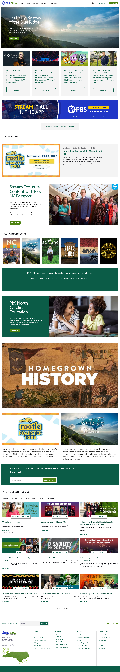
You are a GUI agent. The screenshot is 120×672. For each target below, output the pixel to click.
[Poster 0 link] (11, 251)
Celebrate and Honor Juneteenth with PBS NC (20, 594)
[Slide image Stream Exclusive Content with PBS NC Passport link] (83, 204)
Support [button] (41, 498)
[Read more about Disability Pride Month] (60, 545)
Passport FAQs (38, 645)
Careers (101, 645)
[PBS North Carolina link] (9, 3)
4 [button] (59, 608)
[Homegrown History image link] (60, 375)
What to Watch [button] (50, 498)
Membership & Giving (83, 637)
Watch (22, 3)
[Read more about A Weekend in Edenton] (20, 509)
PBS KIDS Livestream (40, 640)
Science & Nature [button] (30, 498)
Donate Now (81, 635)
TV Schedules (38, 635)
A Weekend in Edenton (11, 522)
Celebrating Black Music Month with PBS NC (97, 594)
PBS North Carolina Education (19, 307)
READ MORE (5, 530)
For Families (59, 639)
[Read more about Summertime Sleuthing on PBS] (60, 509)
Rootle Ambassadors (62, 647)
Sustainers (80, 640)
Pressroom (102, 643)
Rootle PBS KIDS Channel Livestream (74, 89)
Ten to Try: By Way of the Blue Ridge (25, 20)
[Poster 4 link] (89, 251)
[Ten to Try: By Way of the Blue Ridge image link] (89, 429)
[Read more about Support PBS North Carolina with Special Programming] (20, 545)
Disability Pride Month (49, 558)
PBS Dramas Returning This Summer (55, 594)
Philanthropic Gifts (82, 643)
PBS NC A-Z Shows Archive (42, 648)
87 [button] (64, 608)
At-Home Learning (61, 644)
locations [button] (4, 532)
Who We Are (53, 3)
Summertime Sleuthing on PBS (53, 522)
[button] (60, 287)
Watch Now (14, 38)
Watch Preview (45, 90)
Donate (114, 3)
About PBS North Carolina (106, 635)
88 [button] (67, 608)
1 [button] (52, 608)
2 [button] (55, 608)
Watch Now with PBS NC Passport (16, 89)
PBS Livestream (38, 637)
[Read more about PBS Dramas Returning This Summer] (60, 581)
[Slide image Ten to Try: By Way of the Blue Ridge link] (60, 27)
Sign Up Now (15, 223)
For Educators (60, 641)
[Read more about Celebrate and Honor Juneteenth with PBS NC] (20, 581)
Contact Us (102, 648)
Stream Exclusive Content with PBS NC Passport (25, 191)
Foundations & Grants (83, 648)
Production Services (105, 637)
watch (37, 631)
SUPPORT (81, 631)
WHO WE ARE (104, 631)
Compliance (102, 640)
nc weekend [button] (12, 532)
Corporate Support (82, 645)
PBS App (36, 643)
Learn (28, 3)
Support (35, 3)
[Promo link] (16, 58)
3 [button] (57, 608)
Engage (43, 3)
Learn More (70, 126)
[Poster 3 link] (69, 251)
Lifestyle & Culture (20, 517)
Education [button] (5, 498)
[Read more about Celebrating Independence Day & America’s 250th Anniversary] (99, 545)
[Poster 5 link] (108, 251)
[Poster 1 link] (31, 251)
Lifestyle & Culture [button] (16, 498)
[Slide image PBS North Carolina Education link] (83, 316)
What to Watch (60, 517)
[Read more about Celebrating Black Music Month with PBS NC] (99, 581)
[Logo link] (9, 632)
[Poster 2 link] (50, 251)
